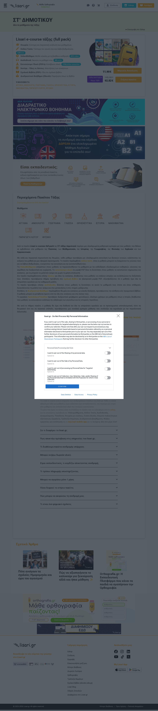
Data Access (79, 395)
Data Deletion (66, 395)
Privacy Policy (92, 395)
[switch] (108, 353)
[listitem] (79, 348)
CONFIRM (62, 386)
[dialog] (79, 355)
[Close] (119, 316)
